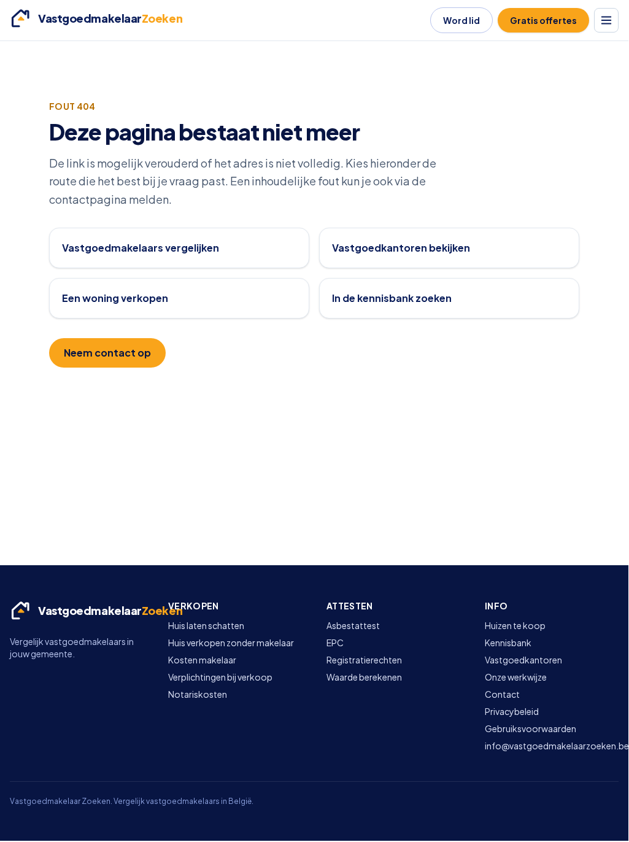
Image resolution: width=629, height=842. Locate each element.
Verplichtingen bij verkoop (220, 676)
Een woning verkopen (115, 298)
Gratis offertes (543, 20)
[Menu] (606, 20)
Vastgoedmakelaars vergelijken (140, 247)
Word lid (461, 20)
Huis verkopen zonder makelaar (231, 642)
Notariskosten (197, 694)
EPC (335, 642)
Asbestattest (353, 625)
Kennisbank (508, 642)
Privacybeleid (512, 711)
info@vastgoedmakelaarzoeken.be (557, 745)
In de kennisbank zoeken (392, 298)
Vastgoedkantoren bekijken (401, 247)
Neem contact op (107, 352)
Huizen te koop (515, 625)
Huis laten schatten (206, 625)
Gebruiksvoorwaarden (530, 728)
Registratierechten (364, 659)
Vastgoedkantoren (523, 659)
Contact (502, 694)
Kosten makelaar (202, 659)
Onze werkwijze (516, 676)
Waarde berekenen (364, 676)
